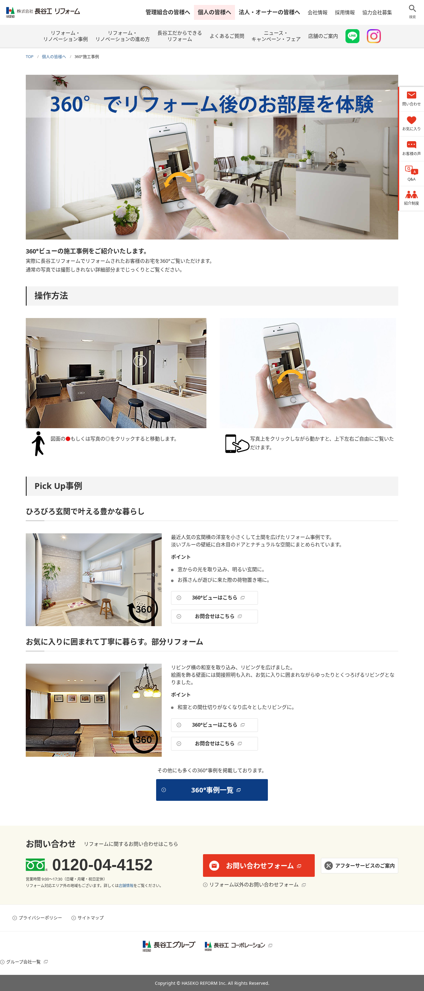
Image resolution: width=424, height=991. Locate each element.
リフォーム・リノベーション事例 (65, 36)
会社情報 (317, 12)
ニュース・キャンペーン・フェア (276, 36)
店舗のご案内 (323, 36)
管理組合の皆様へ (168, 12)
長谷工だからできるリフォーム (179, 36)
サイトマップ (91, 918)
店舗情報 (126, 885)
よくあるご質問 (227, 36)
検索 (412, 17)
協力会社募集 (377, 12)
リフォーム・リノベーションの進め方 (122, 36)
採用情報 (345, 12)
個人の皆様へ (214, 12)
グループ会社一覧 (23, 962)
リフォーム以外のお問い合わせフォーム (254, 884)
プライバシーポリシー (40, 918)
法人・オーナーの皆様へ (269, 12)
